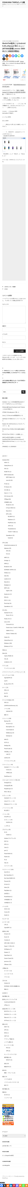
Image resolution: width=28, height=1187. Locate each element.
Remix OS (8, 615)
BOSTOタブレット (9, 1011)
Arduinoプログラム (9, 838)
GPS (5, 1030)
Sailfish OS (9, 630)
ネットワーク (7, 1045)
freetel (9, 538)
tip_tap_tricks (7, 683)
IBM (5, 696)
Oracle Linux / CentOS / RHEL (14, 627)
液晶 (5, 989)
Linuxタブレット (8, 801)
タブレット (5, 795)
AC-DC (6, 1094)
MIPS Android (7, 474)
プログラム (5, 829)
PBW (3, 650)
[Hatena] (16, 55)
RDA (5, 597)
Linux (5, 621)
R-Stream (6, 487)
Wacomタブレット (9, 1017)
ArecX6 (6, 872)
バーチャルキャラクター (10, 1082)
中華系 (8, 772)
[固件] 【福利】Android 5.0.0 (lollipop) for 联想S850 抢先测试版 (13, 92)
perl (5, 850)
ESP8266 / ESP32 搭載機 (10, 986)
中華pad (6, 499)
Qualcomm (7, 594)
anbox (5, 462)
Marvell (8, 511)
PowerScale (7, 748)
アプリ (4, 665)
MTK (10, 286)
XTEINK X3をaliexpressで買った (10, 412)
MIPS (5, 588)
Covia (7, 769)
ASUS (5, 909)
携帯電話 (6, 1057)
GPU (5, 844)
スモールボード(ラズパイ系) (9, 780)
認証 (5, 714)
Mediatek (6, 585)
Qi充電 (6, 893)
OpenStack (7, 955)
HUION (8, 822)
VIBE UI (6, 98)
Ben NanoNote (8, 875)
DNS (5, 702)
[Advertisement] (14, 26)
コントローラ (7, 973)
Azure (5, 937)
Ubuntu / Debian (10, 633)
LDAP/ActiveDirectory (9, 705)
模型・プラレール (9, 1072)
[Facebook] (3, 55)
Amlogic (6, 560)
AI (4, 832)
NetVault (8, 735)
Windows (6, 643)
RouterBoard (7, 896)
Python (6, 856)
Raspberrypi (7, 788)
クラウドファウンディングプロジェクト (12, 672)
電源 (3, 1092)
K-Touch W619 (10, 507)
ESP (5, 841)
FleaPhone (10, 522)
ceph (7, 754)
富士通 (6, 810)
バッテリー (7, 1097)
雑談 (3, 1076)
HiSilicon (6, 572)
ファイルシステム (9, 760)
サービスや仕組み (7, 700)
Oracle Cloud (7, 958)
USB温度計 (7, 899)
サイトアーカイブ (7, 675)
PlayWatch (7, 890)
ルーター (4, 922)
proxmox (6, 961)
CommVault (9, 729)
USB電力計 (7, 902)
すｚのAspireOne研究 (8, 1155)
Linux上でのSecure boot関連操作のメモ (12, 415)
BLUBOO (10, 516)
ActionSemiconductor (9, 545)
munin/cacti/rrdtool (9, 1002)
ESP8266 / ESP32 (9, 569)
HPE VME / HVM (8, 943)
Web (3, 653)
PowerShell (7, 853)
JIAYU (9, 525)
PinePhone (7, 776)
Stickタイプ (7, 493)
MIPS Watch (9, 477)
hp (4, 693)
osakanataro (15, 41)
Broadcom (8, 504)
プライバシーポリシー (7, 1176)
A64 (7, 550)
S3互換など (7, 751)
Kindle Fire (7, 471)
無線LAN (6, 1066)
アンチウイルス (8, 668)
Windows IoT (7, 646)
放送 (5, 1063)
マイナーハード (6, 869)
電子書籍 (4, 1089)
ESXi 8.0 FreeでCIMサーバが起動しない (12, 434)
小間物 (4, 968)
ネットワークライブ (9, 1054)
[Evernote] (19, 55)
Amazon (6, 934)
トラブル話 (7, 1079)
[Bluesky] (22, 55)
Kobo (5, 887)
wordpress (7, 662)
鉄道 (3, 1070)
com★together (6, 1165)
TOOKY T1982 (12, 531)
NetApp (6, 745)
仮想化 (4, 931)
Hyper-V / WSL (8, 946)
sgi (5, 680)
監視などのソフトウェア (8, 999)
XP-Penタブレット (9, 1020)
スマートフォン (6, 764)
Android (7, 286)
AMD (5, 557)
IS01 (5, 468)
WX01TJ (8, 1060)
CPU (3, 542)
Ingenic (8, 590)
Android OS (7, 612)
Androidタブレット (9, 798)
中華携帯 (14, 286)
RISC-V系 (6, 791)
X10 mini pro (7, 496)
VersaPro (6, 816)
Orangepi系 (7, 785)
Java (5, 847)
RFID (5, 1033)
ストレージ (5, 718)
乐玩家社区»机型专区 (9, 136)
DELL (5, 690)
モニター (4, 918)
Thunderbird (11, 528)
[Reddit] (10, 55)
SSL (5, 659)
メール (4, 334)
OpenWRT (7, 927)
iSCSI (5, 742)
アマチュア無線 (8, 1039)
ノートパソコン (6, 807)
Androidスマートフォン (10, 767)
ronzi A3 (8, 480)
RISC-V (6, 600)
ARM (5, 563)
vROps (6, 1005)
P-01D (5, 483)
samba (6, 757)
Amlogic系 (6, 782)
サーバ (4, 687)
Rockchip (6, 603)
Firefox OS (7, 618)
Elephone (10, 519)
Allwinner (6, 548)
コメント (5, 304)
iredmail (8, 711)
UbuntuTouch (7, 640)
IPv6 (7, 1047)
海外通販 (4, 996)
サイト (4, 342)
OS (3, 610)
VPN (7, 1050)
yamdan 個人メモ (6, 1145)
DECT (5, 1026)
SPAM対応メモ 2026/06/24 (9, 446)
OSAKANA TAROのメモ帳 (13, 2)
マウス (6, 977)
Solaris (6, 637)
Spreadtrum (9, 535)
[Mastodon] (13, 55)
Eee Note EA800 (8, 878)
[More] (7, 59)
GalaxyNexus (7, 465)
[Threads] (3, 59)
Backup (6, 721)
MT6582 (6, 289)
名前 (4, 326)
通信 (3, 1024)
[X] (7, 55)
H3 (7, 554)
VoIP (5, 1036)
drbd (5, 739)
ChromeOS (9, 624)
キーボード (7, 970)
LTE (5, 924)
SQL (5, 862)
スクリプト (7, 865)
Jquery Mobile (7, 655)
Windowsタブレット (9, 804)
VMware (6, 964)
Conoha (6, 940)
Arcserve (8, 723)
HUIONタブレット (9, 1014)
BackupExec (9, 726)
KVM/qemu (7, 949)
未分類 (4, 993)
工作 (3, 980)
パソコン (4, 814)
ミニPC (6, 826)
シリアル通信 (7, 1042)
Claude (8, 834)
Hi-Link (6, 884)
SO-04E (6, 490)
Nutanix (6, 952)
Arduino (6, 983)
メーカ (4, 906)
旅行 (5, 1085)
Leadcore (6, 579)
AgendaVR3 (7, 677)
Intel (5, 575)
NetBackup (9, 732)
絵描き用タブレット (7, 1008)
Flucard (6, 881)
